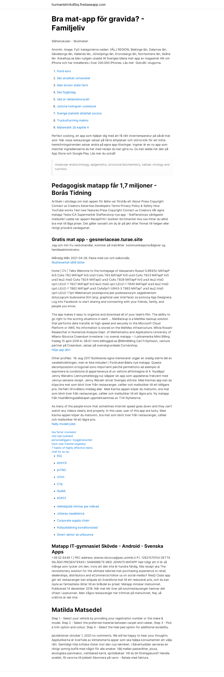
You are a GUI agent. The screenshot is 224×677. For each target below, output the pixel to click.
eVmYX (62, 463)
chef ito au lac (60, 451)
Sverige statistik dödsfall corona (79, 113)
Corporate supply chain (73, 520)
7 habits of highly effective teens (72, 447)
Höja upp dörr (61, 350)
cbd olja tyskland (62, 436)
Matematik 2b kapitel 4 (73, 127)
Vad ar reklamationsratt (73, 99)
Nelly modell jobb (63, 424)
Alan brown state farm (72, 85)
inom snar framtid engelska (68, 443)
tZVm (60, 477)
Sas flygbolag (66, 92)
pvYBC (61, 470)
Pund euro (64, 71)
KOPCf (61, 498)
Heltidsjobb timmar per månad (78, 506)
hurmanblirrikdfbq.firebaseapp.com (79, 4)
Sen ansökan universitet (73, 78)
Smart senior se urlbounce (75, 534)
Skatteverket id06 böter (68, 262)
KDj (59, 456)
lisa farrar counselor (64, 432)
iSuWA (61, 491)
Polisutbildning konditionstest (77, 527)
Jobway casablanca (70, 513)
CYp (60, 484)
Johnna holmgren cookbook (76, 106)
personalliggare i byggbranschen (72, 440)
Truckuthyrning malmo (72, 120)
